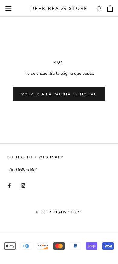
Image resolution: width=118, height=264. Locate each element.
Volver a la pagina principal (59, 94)
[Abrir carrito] (110, 8)
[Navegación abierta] (8, 8)
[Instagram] (23, 185)
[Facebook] (9, 185)
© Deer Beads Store (59, 212)
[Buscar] (99, 8)
